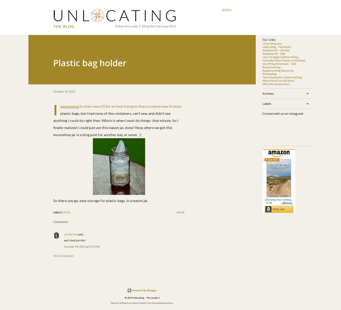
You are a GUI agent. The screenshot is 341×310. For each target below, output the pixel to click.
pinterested (69, 106)
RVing (67, 212)
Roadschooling (271, 67)
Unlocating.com (272, 43)
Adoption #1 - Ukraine (276, 50)
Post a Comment (63, 255)
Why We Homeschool (275, 84)
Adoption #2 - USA (273, 53)
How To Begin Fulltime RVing (280, 57)
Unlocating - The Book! (276, 46)
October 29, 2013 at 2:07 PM (82, 246)
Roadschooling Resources (278, 70)
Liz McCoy (70, 234)
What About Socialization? (278, 80)
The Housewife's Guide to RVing (282, 77)
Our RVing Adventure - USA (279, 63)
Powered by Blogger (144, 290)
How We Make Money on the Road (283, 60)
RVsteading (269, 74)
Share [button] (181, 212)
